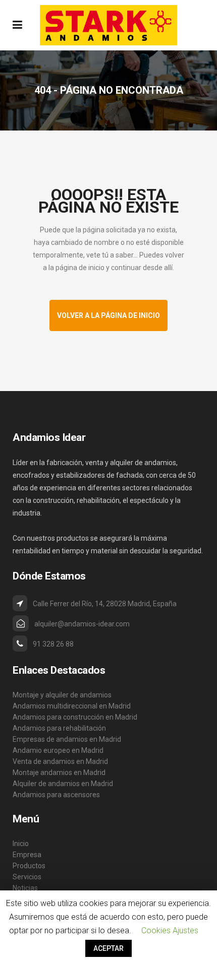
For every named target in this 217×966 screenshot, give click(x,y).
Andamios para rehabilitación (59, 728)
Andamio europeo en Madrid (58, 750)
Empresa (27, 855)
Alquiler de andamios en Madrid (63, 784)
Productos (29, 866)
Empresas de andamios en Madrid (67, 739)
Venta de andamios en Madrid (60, 761)
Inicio (21, 844)
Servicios (27, 877)
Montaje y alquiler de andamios (62, 695)
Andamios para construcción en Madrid (75, 717)
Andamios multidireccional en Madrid (72, 706)
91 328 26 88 (53, 644)
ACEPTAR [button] (108, 948)
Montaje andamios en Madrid (59, 772)
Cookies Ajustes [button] (169, 930)
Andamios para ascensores (56, 795)
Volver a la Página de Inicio (108, 315)
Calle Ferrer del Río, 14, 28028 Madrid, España (105, 604)
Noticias (25, 888)
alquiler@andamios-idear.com (82, 624)
